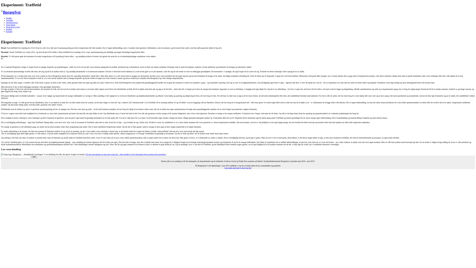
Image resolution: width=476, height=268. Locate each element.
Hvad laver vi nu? (13, 27)
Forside (9, 18)
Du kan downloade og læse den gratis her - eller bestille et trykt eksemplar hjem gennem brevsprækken (126, 154)
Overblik (9, 20)
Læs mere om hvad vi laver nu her (237, 168)
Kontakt (9, 32)
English (9, 29)
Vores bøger (10, 25)
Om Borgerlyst (12, 23)
